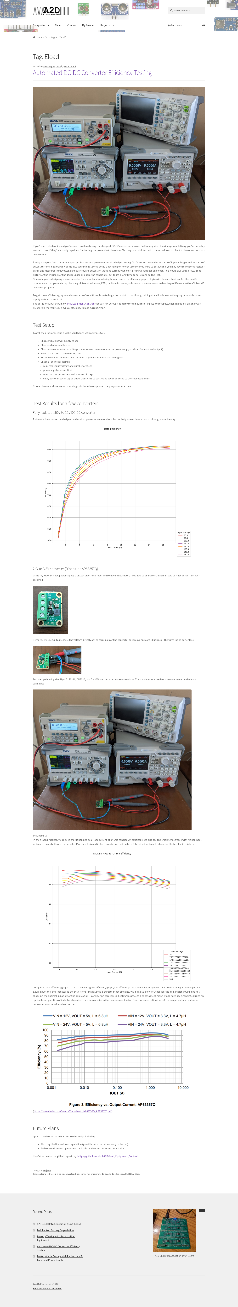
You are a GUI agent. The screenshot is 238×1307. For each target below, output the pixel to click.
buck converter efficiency (87, 1173)
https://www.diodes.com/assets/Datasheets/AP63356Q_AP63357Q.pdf (73, 1111)
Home (39, 37)
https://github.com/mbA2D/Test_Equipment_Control (107, 1156)
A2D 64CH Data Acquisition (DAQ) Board (59, 1223)
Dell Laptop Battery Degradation (55, 1230)
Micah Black (70, 66)
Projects (105, 25)
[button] (203, 1210)
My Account (88, 25)
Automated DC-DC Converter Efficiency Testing (92, 72)
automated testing (48, 1173)
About (58, 25)
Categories (39, 25)
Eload (138, 1173)
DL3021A (129, 1173)
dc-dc (104, 1173)
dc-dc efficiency (116, 1173)
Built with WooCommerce (47, 1288)
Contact (71, 25)
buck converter (66, 1173)
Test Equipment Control (80, 303)
